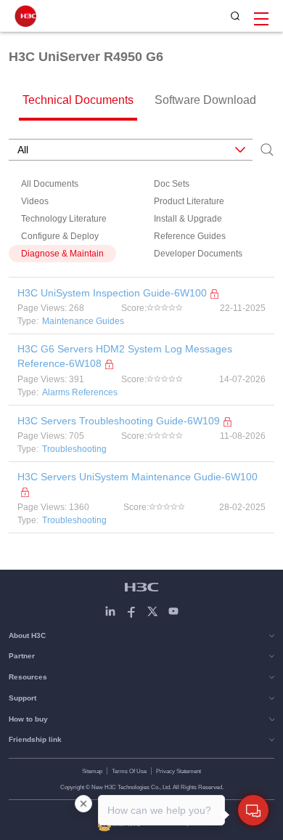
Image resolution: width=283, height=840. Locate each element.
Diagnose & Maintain (62, 254)
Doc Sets (171, 184)
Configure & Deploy (60, 236)
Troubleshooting (74, 449)
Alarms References (80, 392)
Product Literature (189, 201)
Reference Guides (190, 236)
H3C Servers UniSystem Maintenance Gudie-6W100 (137, 476)
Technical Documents (78, 100)
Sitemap (92, 771)
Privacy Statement (178, 771)
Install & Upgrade (188, 219)
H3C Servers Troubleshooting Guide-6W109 (118, 421)
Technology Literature (64, 219)
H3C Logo (25, 16)
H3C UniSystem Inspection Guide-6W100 (112, 293)
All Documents (49, 184)
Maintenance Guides (83, 321)
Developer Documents (198, 254)
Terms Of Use (129, 771)
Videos (35, 201)
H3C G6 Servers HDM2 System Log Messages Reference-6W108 (124, 356)
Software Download (205, 100)
